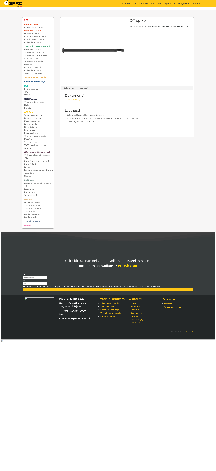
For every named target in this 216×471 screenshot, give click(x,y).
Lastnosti (84, 88)
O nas (133, 303)
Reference (135, 306)
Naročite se (107, 290)
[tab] (69, 88)
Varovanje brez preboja (35, 136)
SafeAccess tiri (31, 195)
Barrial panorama (32, 214)
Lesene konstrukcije (34, 81)
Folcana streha (31, 133)
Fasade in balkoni (32, 67)
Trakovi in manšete (33, 73)
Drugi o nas (184, 4)
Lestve (27, 167)
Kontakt (197, 4)
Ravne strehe (31, 24)
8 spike (180, 26)
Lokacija (134, 316)
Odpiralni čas (136, 313)
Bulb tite (28, 64)
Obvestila (135, 310)
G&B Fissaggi (31, 99)
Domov (126, 4)
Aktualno (156, 4)
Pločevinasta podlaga (34, 27)
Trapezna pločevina (33, 115)
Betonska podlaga (156, 26)
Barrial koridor (31, 217)
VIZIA (191, 332)
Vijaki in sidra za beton (34, 102)
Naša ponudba (140, 4)
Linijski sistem (31, 127)
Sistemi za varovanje (109, 310)
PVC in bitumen (31, 89)
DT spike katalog (72, 100)
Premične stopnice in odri (36, 161)
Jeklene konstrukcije (35, 77)
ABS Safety (30, 112)
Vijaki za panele (107, 306)
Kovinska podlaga (32, 121)
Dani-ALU (29, 199)
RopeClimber (30, 192)
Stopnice (28, 176)
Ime (24, 280)
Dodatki (28, 139)
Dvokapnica (30, 130)
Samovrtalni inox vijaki (34, 52)
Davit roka (29, 189)
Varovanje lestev (32, 142)
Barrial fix (30, 211)
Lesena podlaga (31, 33)
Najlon (27, 105)
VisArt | (185, 332)
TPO (26, 92)
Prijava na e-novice (172, 307)
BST (26, 86)
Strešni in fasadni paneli (37, 46)
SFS (167, 26)
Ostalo (27, 95)
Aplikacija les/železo (33, 42)
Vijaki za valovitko (32, 58)
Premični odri (30, 164)
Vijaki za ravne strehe (110, 303)
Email (25, 275)
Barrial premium (34, 208)
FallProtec (29, 180)
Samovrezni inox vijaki (34, 61)
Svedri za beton (32, 221)
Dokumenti (69, 88)
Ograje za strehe (32, 202)
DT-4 (186, 26)
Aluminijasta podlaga (34, 39)
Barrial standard (33, 205)
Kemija (27, 108)
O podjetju (169, 4)
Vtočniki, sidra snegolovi (111, 313)
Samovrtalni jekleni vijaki (36, 55)
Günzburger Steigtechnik (37, 152)
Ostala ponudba (107, 316)
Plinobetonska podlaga (35, 36)
